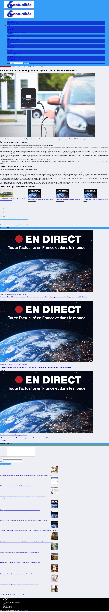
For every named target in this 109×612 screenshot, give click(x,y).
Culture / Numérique (11, 55)
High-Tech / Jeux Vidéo (15, 57)
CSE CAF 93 (3, 498)
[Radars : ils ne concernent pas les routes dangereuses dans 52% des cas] (62, 193)
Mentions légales (7, 601)
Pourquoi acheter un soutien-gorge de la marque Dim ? (14, 224)
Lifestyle (9, 43)
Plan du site (5, 598)
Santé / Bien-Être (11, 49)
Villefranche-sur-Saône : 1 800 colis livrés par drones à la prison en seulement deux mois (26, 438)
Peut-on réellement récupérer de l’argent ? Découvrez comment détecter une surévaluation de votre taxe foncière (26, 475)
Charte (4, 603)
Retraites (12, 30)
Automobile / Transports (15, 39)
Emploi (11, 36)
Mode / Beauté (13, 47)
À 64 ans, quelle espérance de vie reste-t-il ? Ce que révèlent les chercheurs (17, 485)
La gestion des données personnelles (11, 602)
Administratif (10, 33)
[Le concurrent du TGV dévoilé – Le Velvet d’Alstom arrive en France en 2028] (6, 193)
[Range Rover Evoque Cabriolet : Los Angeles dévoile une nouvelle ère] (34, 193)
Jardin (11, 40)
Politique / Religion (14, 23)
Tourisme (12, 46)
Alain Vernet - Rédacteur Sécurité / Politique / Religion (24, 66)
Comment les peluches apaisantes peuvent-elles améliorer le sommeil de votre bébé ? (19, 584)
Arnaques (12, 21)
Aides (11, 26)
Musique (12, 56)
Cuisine (11, 45)
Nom (1, 458)
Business (12, 28)
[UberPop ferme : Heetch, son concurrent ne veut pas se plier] (90, 193)
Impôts (11, 29)
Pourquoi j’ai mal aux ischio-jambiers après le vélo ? (12, 594)
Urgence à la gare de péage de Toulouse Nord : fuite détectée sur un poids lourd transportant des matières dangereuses (35, 367)
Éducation (12, 35)
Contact (5, 605)
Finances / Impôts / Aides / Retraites (18, 32)
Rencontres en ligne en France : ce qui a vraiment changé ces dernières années (18, 573)
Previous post (3, 216)
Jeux (11, 60)
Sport (11, 52)
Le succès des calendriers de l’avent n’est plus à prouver (14, 219)
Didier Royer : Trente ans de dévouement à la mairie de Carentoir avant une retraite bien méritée (22, 496)
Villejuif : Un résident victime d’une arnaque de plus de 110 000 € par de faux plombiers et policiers (23, 520)
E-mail (1, 461)
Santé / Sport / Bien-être (15, 53)
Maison (8, 38)
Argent (8, 25)
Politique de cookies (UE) (9, 607)
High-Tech (12, 59)
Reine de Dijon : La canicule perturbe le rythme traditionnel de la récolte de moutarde (20, 562)
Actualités (12, 22)
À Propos (5, 599)
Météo (11, 50)
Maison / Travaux (14, 42)
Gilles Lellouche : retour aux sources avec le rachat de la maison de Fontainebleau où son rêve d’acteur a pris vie (26, 542)
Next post (2, 222)
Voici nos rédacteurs (7, 606)
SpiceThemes (24, 610)
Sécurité (8, 19)
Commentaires (3, 456)
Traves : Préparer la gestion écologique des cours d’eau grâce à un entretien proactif (19, 552)
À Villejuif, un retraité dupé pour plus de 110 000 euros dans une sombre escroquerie (20, 510)
